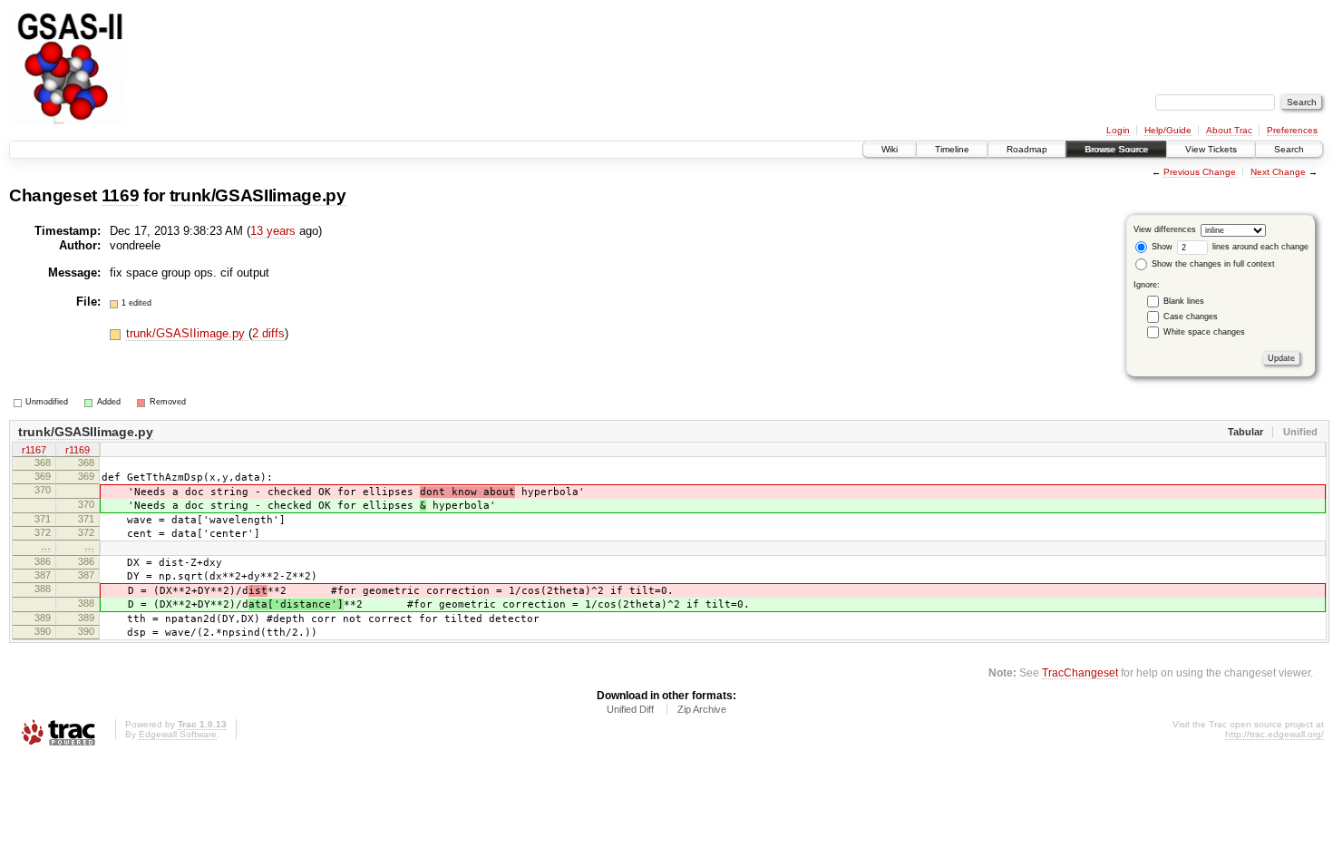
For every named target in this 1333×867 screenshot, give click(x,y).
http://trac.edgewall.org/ (1274, 734)
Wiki (889, 149)
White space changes (1204, 331)
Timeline (952, 149)
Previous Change (1199, 172)
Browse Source (1116, 149)
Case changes (1190, 316)
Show (1160, 246)
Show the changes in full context (1212, 263)
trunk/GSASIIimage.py (258, 195)
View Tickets (1211, 149)
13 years (273, 231)
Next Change (1278, 172)
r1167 (34, 449)
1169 (121, 195)
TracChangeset (1080, 672)
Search (1289, 149)
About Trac (1229, 130)
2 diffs (268, 333)
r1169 (77, 449)
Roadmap (1027, 149)
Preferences (1292, 130)
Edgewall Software (178, 734)
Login (1118, 130)
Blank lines (1183, 301)
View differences (1165, 229)
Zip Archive (701, 709)
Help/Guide (1168, 130)
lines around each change (1259, 246)
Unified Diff (630, 709)
